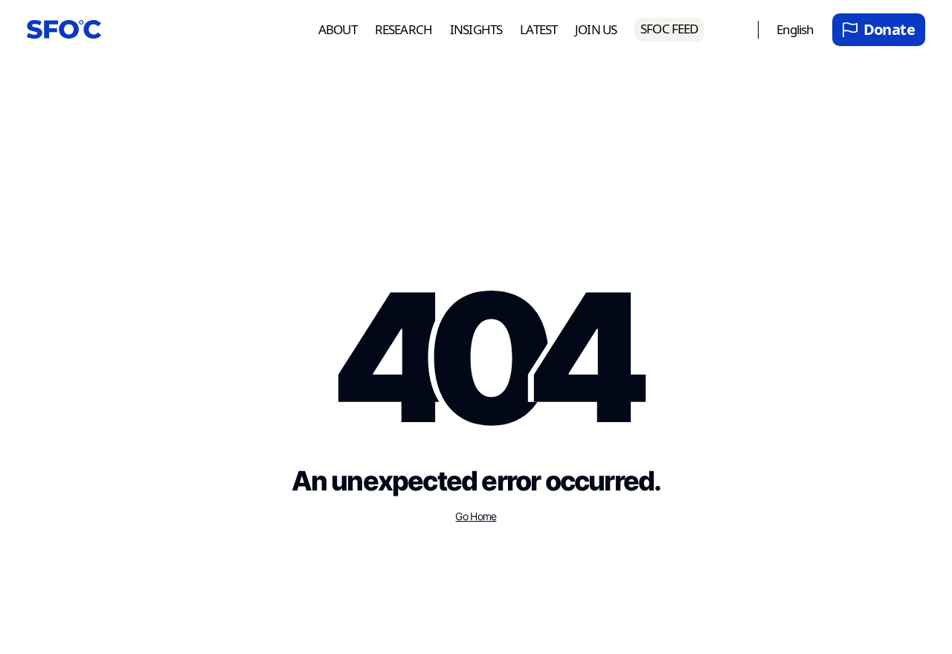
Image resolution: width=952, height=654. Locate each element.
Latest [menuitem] (538, 30)
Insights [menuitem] (476, 30)
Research (403, 30)
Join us (596, 30)
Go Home (475, 516)
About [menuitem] (337, 30)
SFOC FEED (669, 28)
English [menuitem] (795, 30)
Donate (889, 29)
